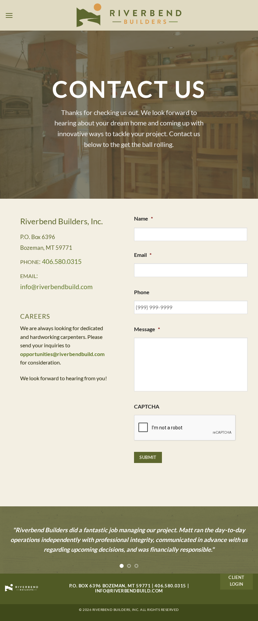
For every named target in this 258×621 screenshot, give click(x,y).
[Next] (244, 540)
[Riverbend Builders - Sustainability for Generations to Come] (129, 15)
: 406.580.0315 (60, 261)
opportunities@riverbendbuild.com (62, 354)
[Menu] (9, 15)
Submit (147, 457)
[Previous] (14, 540)
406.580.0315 (170, 585)
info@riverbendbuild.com (129, 590)
